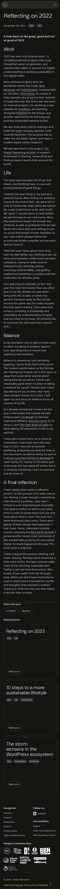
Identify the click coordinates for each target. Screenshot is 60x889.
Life (39, 25)
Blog (31, 25)
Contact (7, 826)
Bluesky (26, 611)
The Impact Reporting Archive (26, 150)
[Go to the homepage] (5, 5)
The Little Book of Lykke (34, 424)
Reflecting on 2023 (25, 631)
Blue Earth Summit (42, 532)
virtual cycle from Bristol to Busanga (28, 458)
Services (8, 812)
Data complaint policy (14, 835)
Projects (8, 817)
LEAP (19, 130)
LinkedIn (11, 611)
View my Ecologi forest (44, 830)
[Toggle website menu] (55, 5)
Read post (14, 671)
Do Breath (28, 417)
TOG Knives (27, 93)
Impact (36, 826)
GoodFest (24, 109)
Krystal (19, 884)
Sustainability (26, 699)
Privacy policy (10, 830)
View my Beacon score (44, 835)
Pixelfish (21, 113)
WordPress (33, 761)
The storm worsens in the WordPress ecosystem (29, 749)
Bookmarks (9, 821)
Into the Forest (38, 421)
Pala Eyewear (29, 89)
